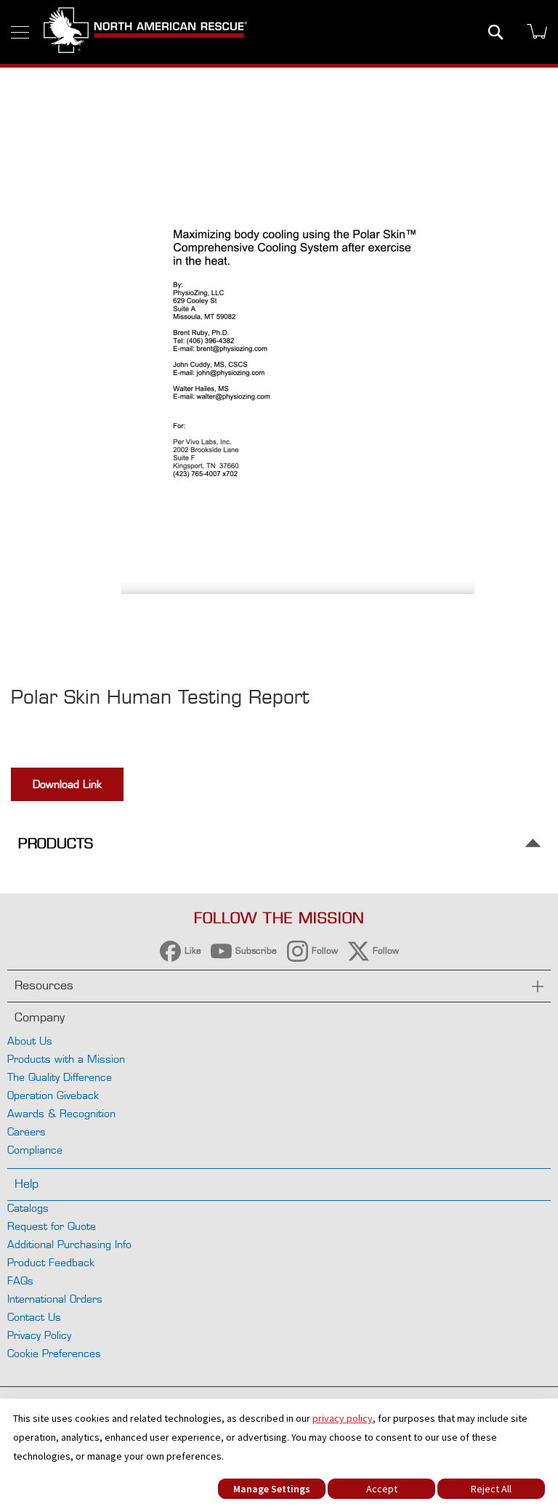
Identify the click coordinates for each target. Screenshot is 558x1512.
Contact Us (34, 1317)
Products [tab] (55, 843)
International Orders (54, 1298)
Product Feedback (50, 1262)
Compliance (34, 1149)
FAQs (20, 1280)
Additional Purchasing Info (69, 1244)
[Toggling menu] (20, 32)
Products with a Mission (66, 1059)
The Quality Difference (59, 1077)
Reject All (491, 1488)
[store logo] (145, 32)
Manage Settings (271, 1488)
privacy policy (342, 1418)
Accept (381, 1488)
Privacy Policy (39, 1335)
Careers (26, 1131)
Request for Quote (51, 1226)
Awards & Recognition (61, 1113)
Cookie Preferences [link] (54, 1353)
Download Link (67, 784)
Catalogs (28, 1208)
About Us (29, 1040)
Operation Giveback (53, 1095)
